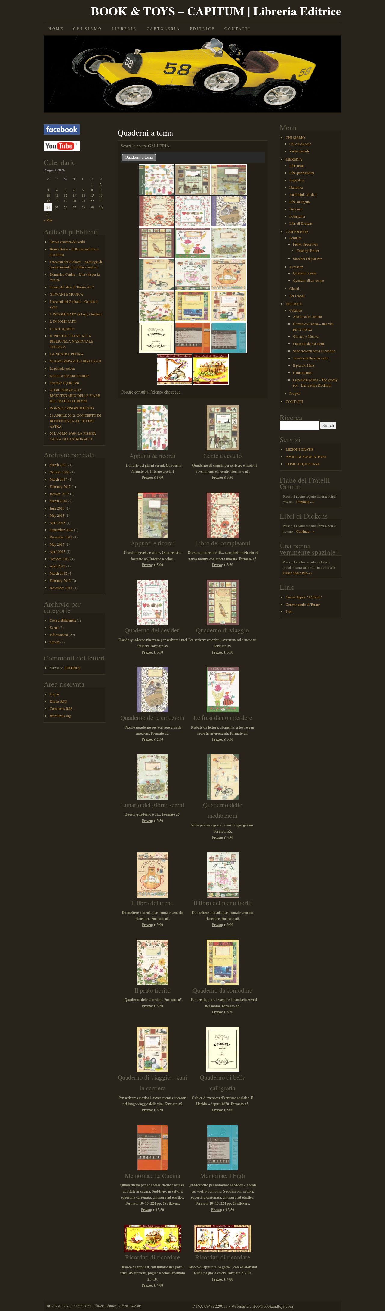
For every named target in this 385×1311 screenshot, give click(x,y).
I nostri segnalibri (62, 328)
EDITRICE (202, 28)
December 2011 (61, 587)
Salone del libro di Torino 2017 (72, 286)
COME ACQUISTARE (303, 463)
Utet (289, 611)
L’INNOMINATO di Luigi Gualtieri (76, 314)
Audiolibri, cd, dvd (302, 194)
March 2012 (58, 573)
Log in (54, 694)
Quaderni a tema (139, 157)
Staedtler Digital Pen (64, 382)
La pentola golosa (62, 368)
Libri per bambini (301, 172)
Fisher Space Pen (305, 244)
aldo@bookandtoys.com (272, 1306)
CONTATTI (237, 28)
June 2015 (57, 508)
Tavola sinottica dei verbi (67, 241)
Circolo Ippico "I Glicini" (304, 596)
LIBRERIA (124, 28)
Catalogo (295, 310)
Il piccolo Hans (304, 365)
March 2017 (58, 479)
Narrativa (296, 187)
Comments (61, 708)
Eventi (54, 627)
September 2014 (61, 529)
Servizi (55, 641)
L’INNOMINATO (63, 321)
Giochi (294, 288)
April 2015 (57, 522)
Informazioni (59, 634)
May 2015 (57, 515)
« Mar (48, 220)
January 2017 (59, 493)
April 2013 (57, 551)
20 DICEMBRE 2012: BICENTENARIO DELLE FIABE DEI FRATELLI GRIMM (75, 395)
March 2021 (58, 464)
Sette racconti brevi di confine (314, 350)
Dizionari (296, 208)
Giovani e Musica (305, 336)
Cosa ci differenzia (63, 620)
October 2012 (59, 558)
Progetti (294, 393)
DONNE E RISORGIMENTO (72, 408)
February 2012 (60, 580)
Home (55, 28)
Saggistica (296, 179)
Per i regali (297, 295)
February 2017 (60, 486)
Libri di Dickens (301, 223)
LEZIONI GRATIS (300, 449)
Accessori (296, 266)
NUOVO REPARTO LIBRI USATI (75, 361)
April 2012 (57, 565)
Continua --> (305, 501)
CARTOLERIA (163, 28)
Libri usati (296, 165)
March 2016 (58, 500)
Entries (58, 701)
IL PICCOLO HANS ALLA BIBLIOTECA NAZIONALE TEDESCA (71, 341)
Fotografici (297, 216)
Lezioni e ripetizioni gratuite (69, 375)
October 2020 (59, 471)
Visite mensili (299, 151)
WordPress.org (60, 715)
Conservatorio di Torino (303, 604)
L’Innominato (302, 372)
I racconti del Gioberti (308, 343)
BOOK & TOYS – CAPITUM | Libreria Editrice (216, 11)
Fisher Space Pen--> (297, 572)
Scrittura (295, 237)
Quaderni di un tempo (308, 280)
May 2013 (57, 544)
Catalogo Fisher (308, 250)
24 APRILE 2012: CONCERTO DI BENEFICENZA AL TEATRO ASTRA (75, 420)
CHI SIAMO (87, 28)
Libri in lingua (299, 201)
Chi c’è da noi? (300, 143)
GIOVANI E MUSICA (66, 294)
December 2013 (61, 537)
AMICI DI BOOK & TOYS (306, 456)
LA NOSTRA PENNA (66, 353)
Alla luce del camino (307, 316)
